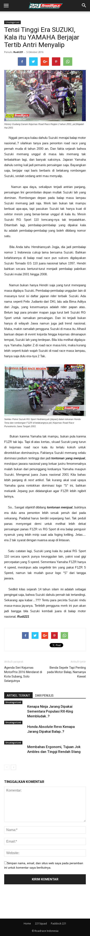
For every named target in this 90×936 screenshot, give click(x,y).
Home (27, 923)
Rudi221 (18, 52)
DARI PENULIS (44, 695)
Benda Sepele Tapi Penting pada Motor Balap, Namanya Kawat (66, 672)
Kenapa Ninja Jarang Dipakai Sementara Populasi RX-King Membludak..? (50, 711)
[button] (84, 5)
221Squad (41, 923)
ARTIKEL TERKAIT (18, 695)
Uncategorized (12, 22)
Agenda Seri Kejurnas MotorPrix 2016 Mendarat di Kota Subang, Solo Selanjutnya (23, 674)
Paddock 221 (58, 923)
